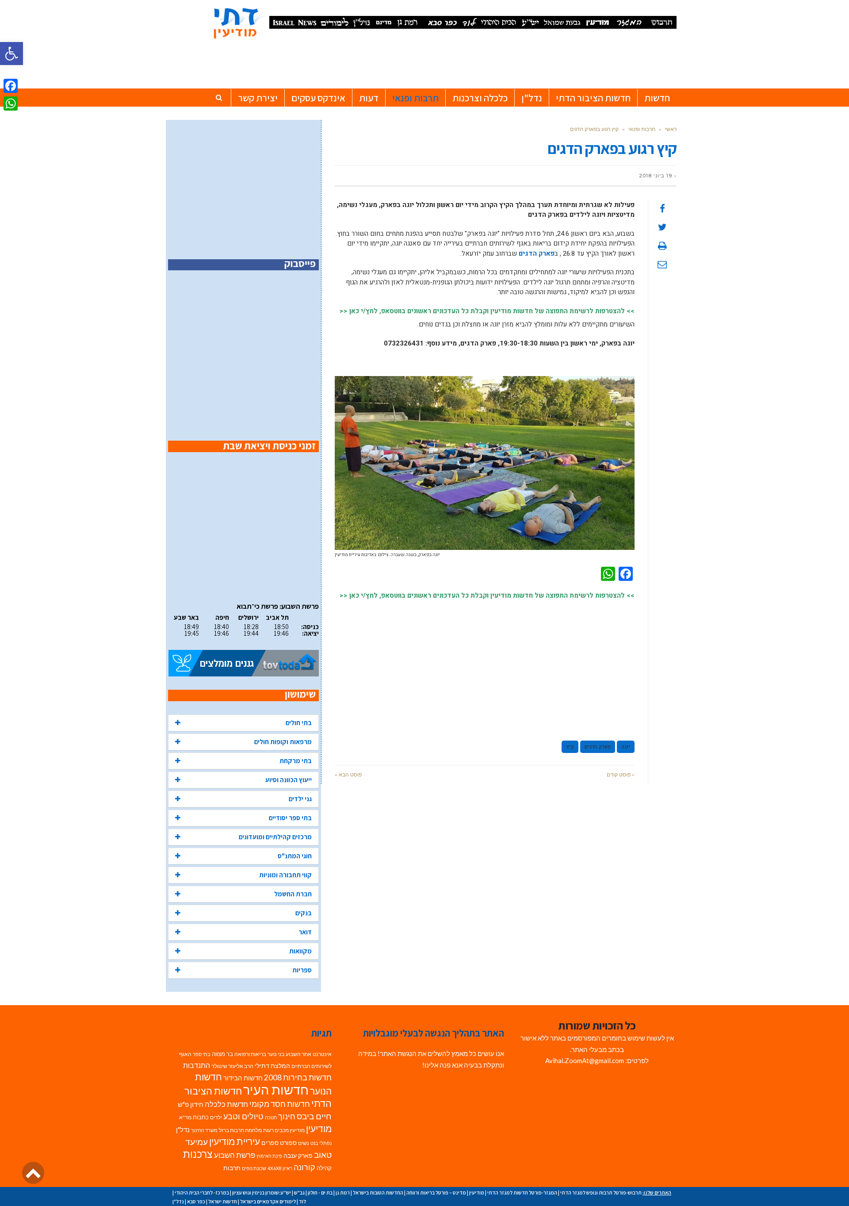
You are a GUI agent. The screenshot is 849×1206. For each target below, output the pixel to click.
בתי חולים (299, 722)
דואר (305, 932)
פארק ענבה (298, 1155)
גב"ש (299, 1192)
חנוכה (271, 1117)
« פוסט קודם (621, 774)
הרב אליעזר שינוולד (232, 1066)
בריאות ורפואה (250, 1054)
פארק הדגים (537, 253)
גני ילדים (300, 798)
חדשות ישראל (222, 1201)
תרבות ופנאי (641, 129)
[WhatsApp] (10, 103)
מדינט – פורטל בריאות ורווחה (436, 1192)
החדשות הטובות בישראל (378, 1192)
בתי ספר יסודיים (290, 817)
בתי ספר (201, 1054)
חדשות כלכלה (226, 1104)
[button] (11, 53)
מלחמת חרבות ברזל (240, 1130)
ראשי (671, 129)
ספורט (288, 1142)
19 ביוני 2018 (655, 176)
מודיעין (319, 1128)
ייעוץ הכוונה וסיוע (288, 779)
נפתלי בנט (321, 1143)
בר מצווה (222, 1053)
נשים (303, 1143)
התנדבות (196, 1065)
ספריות (302, 970)
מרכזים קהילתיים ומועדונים (275, 836)
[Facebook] (10, 86)
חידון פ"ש (190, 1104)
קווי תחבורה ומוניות (285, 875)
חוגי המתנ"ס (295, 856)
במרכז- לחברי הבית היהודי (202, 1192)
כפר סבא (196, 1201)
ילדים (216, 1117)
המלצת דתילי (272, 1065)
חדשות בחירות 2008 (298, 1077)
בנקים (303, 913)
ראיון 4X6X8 (280, 1168)
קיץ (570, 747)
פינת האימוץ (269, 1156)
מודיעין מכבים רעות (284, 1130)
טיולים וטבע (243, 1116)
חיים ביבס (314, 1116)
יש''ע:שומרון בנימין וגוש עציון (261, 1192)
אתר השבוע (298, 1054)
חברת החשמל (293, 894)
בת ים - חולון (320, 1192)
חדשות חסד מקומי (279, 1104)
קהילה (324, 1167)
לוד (302, 1201)
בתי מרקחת (295, 760)
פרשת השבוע (234, 1155)
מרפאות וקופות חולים (283, 741)
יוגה (625, 747)
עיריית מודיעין (234, 1141)
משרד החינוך (204, 1130)
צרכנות (198, 1154)
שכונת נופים (254, 1168)
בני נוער (276, 1054)
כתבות (201, 1117)
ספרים (270, 1142)
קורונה (304, 1167)
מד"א (185, 1117)
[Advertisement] (485, 666)
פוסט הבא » (348, 774)
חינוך (286, 1116)
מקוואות (300, 951)
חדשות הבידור (243, 1078)
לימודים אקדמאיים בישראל (268, 1201)
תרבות (232, 1167)
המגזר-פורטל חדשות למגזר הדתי (522, 1192)
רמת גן (343, 1192)
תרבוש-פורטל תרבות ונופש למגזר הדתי (601, 1192)
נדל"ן (183, 1129)
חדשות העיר (276, 1089)
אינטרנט (322, 1054)
